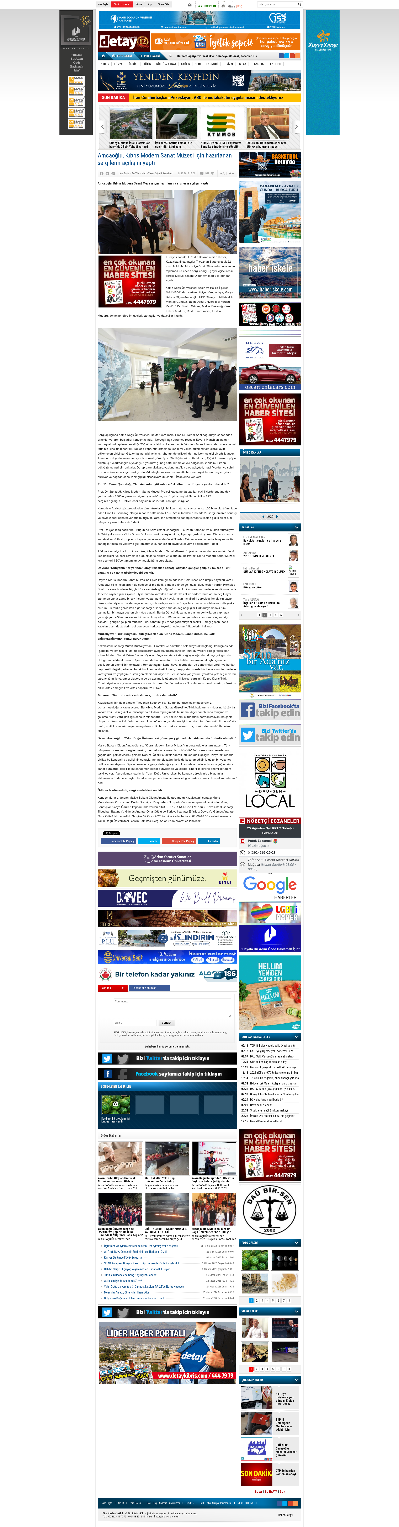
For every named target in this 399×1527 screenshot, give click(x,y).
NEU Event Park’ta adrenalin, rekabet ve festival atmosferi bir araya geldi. (167, 1234)
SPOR (121, 1503)
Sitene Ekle (163, 4)
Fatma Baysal (264, 570)
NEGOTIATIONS (245, 1503)
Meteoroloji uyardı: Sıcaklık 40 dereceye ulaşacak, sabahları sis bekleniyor (269, 1070)
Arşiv (150, 4)
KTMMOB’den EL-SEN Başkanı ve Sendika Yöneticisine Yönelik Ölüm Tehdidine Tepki (221, 145)
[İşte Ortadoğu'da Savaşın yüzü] (255, 1283)
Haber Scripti (285, 1515)
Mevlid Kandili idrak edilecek (262, 1121)
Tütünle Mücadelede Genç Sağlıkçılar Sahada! (130, 1275)
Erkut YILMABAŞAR (262, 541)
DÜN (282, 1491)
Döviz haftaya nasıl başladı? (262, 1099)
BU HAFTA (271, 1491)
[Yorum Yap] (202, 173)
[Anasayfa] (103, 56)
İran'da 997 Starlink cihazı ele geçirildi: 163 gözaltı (173, 144)
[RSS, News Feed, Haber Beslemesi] (297, 55)
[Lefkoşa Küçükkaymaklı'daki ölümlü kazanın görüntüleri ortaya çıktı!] (285, 1352)
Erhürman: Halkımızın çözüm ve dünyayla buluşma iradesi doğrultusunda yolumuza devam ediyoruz (266, 145)
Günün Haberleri (122, 4)
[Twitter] (107, 173)
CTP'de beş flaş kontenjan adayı (264, 1061)
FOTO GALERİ (249, 1242)
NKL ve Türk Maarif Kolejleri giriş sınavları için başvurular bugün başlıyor (269, 1086)
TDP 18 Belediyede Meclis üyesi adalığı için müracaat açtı (268, 1048)
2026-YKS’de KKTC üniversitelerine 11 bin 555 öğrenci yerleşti (269, 1075)
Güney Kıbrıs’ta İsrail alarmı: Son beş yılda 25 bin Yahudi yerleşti (129, 144)
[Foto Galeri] (122, 56)
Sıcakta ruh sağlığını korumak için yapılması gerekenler (265, 1113)
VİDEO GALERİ (250, 1311)
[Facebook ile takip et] (281, 55)
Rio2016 (190, 1503)
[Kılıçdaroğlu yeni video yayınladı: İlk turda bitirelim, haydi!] (285, 1328)
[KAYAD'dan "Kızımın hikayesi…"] (255, 1352)
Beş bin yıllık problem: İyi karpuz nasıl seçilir (115, 1120)
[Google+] (113, 173)
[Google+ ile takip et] (292, 55)
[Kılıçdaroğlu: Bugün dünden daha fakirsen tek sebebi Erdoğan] (255, 1328)
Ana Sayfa (103, 4)
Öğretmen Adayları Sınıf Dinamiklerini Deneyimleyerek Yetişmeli (141, 1246)
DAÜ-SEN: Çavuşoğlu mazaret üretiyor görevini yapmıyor (267, 1059)
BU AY (258, 1491)
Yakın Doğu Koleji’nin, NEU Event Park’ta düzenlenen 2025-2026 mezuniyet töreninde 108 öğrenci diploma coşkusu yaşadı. (213, 1183)
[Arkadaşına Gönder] (207, 173)
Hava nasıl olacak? (256, 1105)
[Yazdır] (213, 173)
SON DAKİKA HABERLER (255, 1037)
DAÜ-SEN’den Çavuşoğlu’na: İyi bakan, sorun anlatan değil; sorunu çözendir (268, 1091)
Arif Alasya (259, 554)
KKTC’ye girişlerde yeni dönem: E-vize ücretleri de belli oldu (267, 1053)
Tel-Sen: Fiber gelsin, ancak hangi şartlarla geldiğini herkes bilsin (218, 56)
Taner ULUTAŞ (261, 603)
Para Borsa (135, 1503)
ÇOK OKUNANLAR (252, 1380)
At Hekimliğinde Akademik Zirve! (123, 1280)
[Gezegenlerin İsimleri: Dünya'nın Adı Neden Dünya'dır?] (285, 1260)
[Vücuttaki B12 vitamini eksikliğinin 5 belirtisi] (285, 1283)
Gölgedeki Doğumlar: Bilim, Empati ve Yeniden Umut (134, 1298)
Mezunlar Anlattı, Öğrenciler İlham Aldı (126, 1292)
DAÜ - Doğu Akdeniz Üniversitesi (163, 1503)
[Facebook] (101, 173)
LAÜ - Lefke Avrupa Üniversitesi (216, 1503)
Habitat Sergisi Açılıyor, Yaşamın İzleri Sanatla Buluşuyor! (137, 1269)
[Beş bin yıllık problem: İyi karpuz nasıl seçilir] (255, 1260)
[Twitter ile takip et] (286, 55)
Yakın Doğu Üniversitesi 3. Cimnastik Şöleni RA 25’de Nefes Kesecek (144, 1286)
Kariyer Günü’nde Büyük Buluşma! (123, 1257)
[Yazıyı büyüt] (231, 173)
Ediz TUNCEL (253, 585)
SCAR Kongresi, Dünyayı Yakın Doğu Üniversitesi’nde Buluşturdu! (141, 1263)
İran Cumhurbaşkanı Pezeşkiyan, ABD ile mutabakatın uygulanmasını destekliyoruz (208, 97)
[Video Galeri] (149, 56)
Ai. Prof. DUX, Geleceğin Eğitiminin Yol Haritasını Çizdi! (135, 1251)
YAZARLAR (247, 527)
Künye (139, 4)
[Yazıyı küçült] (222, 173)
